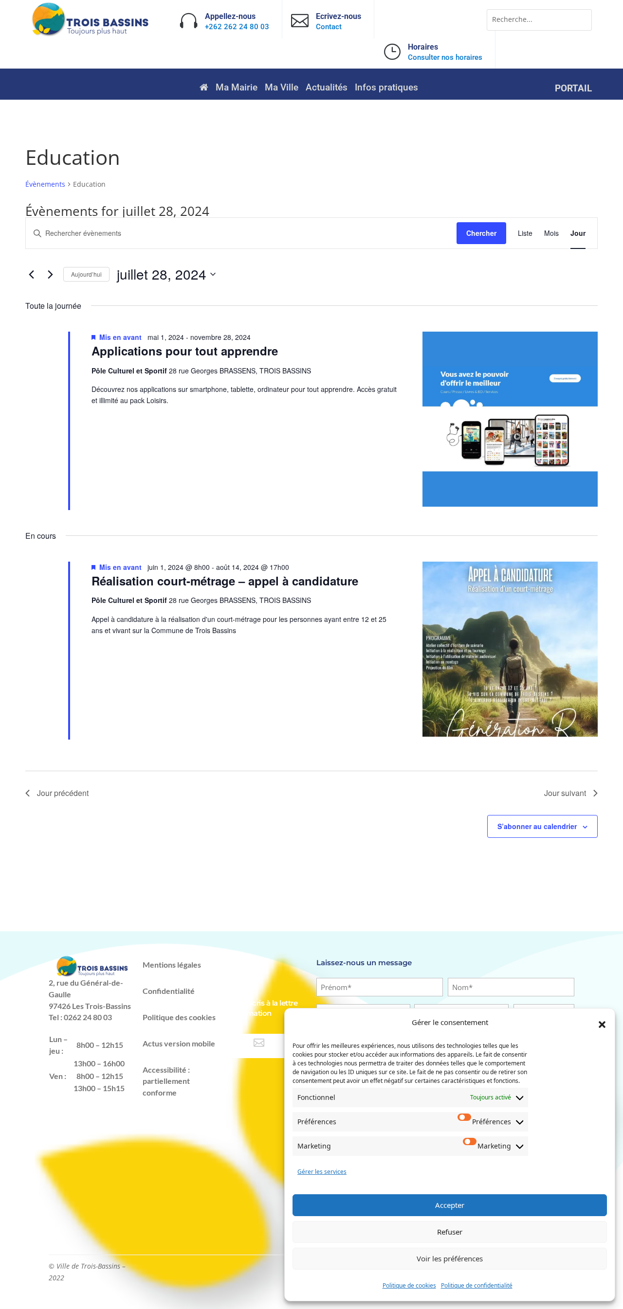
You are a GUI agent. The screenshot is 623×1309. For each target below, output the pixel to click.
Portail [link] (573, 89)
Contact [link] (329, 26)
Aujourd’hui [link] (86, 274)
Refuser (449, 1232)
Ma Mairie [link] (236, 88)
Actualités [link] (327, 88)
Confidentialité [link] (169, 990)
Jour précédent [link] (63, 792)
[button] (602, 1024)
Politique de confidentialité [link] (477, 1285)
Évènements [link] (45, 184)
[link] (90, 33)
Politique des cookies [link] (179, 1017)
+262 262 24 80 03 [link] (237, 26)
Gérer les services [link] (322, 1171)
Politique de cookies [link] (409, 1285)
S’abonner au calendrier (537, 826)
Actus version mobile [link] (179, 1043)
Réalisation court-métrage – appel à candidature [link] (225, 580)
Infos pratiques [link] (386, 88)
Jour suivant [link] (565, 792)
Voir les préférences (450, 1258)
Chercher (481, 233)
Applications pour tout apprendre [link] (185, 350)
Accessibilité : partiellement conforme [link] (166, 1081)
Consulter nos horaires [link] (445, 57)
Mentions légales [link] (172, 964)
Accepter (449, 1205)
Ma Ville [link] (281, 88)
